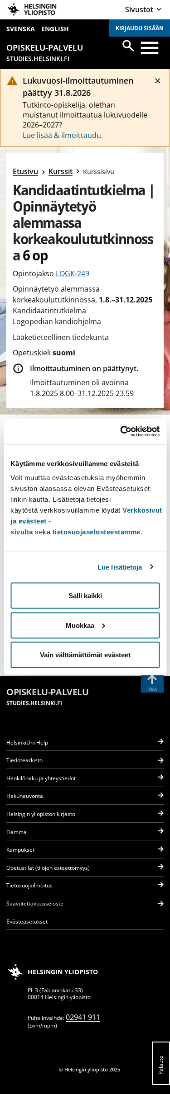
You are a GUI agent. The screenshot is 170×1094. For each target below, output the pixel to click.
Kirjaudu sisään (140, 28)
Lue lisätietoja (119, 567)
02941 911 (83, 1017)
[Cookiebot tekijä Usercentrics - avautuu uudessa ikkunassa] (121, 432)
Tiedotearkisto (24, 760)
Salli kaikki (85, 595)
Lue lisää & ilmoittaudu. (63, 135)
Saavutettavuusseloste (34, 903)
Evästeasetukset (27, 921)
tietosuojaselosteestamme (97, 532)
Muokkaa (80, 625)
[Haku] (128, 45)
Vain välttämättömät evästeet (85, 655)
